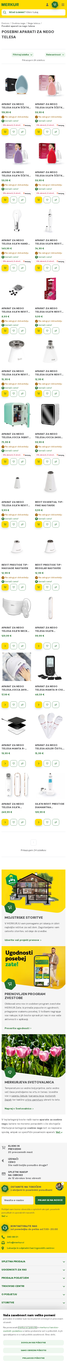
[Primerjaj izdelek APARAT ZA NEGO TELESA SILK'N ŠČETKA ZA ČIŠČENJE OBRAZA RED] (55, 200)
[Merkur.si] (10, 4)
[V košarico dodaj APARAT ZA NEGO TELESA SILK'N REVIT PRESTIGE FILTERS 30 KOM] (38, 330)
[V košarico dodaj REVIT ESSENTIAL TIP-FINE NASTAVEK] (38, 524)
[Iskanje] (5, 12)
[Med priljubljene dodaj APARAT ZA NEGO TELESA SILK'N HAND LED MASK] (13, 268)
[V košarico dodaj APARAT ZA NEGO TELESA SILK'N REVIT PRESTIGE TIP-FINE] (38, 393)
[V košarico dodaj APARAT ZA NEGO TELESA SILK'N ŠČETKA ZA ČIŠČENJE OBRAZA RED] (38, 200)
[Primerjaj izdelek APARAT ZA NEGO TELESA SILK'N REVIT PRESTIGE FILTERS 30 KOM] (55, 330)
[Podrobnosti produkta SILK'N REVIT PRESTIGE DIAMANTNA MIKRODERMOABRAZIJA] (38, 822)
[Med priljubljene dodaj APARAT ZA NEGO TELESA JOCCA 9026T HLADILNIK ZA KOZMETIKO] (13, 461)
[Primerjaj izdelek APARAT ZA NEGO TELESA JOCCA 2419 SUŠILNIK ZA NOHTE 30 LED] (22, 704)
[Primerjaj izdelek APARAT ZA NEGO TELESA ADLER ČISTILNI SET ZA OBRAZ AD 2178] (55, 763)
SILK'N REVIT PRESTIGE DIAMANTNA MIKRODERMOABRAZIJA (50, 807)
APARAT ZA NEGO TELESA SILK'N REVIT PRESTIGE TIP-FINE (48, 374)
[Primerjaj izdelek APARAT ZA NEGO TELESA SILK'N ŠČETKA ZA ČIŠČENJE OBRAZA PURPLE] (22, 200)
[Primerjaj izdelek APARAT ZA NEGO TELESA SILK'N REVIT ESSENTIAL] (55, 268)
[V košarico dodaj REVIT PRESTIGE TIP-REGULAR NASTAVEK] (38, 587)
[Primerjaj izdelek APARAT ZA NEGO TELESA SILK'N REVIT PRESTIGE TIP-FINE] (55, 393)
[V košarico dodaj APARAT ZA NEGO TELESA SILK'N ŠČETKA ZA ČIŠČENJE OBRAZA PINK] (38, 132)
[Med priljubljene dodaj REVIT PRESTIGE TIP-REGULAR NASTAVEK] (47, 587)
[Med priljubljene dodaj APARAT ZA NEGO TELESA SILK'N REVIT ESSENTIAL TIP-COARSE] (13, 524)
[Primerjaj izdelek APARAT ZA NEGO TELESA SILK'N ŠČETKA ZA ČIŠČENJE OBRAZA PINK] (55, 132)
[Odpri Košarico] (55, 5)
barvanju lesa (36, 1096)
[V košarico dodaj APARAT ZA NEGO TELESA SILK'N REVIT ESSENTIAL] (38, 268)
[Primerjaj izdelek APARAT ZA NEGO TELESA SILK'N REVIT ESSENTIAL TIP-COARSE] (22, 524)
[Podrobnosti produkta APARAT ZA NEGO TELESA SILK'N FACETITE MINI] (38, 646)
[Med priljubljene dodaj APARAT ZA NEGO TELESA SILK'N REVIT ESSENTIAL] (47, 268)
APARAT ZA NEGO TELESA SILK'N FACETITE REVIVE (13, 807)
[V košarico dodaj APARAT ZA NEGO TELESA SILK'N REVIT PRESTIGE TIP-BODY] (5, 393)
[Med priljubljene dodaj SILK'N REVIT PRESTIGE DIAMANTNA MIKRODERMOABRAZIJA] (47, 822)
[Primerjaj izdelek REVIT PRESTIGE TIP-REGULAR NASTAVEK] (55, 587)
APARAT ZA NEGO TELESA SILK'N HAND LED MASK (15, 244)
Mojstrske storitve (24, 917)
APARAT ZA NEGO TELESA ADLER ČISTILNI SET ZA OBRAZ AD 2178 (50, 748)
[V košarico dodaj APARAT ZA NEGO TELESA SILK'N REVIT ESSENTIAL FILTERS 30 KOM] (5, 330)
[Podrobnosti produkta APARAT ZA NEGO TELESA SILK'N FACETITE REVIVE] (5, 822)
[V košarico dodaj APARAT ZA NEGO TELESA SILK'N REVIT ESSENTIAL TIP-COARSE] (5, 524)
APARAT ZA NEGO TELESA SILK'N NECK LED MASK (14, 631)
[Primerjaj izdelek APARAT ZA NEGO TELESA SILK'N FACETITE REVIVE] (22, 822)
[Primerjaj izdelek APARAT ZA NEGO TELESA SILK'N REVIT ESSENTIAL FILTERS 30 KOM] (22, 330)
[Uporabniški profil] (47, 5)
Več (58, 1132)
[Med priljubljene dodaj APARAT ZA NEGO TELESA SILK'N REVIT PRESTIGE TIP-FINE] (47, 393)
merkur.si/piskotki (27, 1327)
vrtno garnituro (34, 1100)
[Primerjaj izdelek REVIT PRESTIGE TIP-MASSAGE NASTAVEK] (22, 587)
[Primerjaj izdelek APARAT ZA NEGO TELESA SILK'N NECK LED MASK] (22, 646)
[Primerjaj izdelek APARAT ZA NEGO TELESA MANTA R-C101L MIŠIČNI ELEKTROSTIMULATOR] (55, 704)
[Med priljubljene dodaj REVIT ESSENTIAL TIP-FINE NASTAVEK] (47, 524)
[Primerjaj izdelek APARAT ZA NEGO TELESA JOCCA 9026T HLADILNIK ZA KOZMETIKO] (22, 461)
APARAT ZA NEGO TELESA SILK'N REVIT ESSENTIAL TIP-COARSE (17, 505)
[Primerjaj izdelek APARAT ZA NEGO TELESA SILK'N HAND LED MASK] (22, 268)
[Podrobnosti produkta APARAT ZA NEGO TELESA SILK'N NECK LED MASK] (5, 646)
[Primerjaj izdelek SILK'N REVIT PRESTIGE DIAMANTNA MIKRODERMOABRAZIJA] (55, 822)
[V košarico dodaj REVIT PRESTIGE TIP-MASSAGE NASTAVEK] (5, 587)
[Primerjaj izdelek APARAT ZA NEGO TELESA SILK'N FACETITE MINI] (55, 646)
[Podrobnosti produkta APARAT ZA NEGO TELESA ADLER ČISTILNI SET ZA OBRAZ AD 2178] (38, 763)
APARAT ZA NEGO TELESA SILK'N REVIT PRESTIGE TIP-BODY (15, 374)
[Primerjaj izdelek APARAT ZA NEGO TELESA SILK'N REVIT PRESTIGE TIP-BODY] (22, 393)
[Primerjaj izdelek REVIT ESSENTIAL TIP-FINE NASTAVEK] (55, 524)
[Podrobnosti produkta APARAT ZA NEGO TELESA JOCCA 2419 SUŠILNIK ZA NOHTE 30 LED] (5, 704)
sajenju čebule (19, 1096)
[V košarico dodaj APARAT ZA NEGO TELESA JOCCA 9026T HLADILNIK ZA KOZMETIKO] (5, 461)
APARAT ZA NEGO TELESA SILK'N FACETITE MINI (46, 631)
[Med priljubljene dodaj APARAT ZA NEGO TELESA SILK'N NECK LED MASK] (13, 646)
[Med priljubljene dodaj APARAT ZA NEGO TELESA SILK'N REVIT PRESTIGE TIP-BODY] (13, 393)
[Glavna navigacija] (62, 5)
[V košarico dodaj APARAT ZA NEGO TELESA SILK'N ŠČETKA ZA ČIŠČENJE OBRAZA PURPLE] (5, 200)
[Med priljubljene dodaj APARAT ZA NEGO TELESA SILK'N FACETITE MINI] (47, 646)
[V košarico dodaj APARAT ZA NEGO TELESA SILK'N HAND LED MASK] (5, 268)
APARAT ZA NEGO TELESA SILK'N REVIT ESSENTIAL (48, 244)
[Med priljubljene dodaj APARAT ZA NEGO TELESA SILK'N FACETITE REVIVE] (13, 822)
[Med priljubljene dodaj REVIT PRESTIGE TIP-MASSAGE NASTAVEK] (13, 587)
